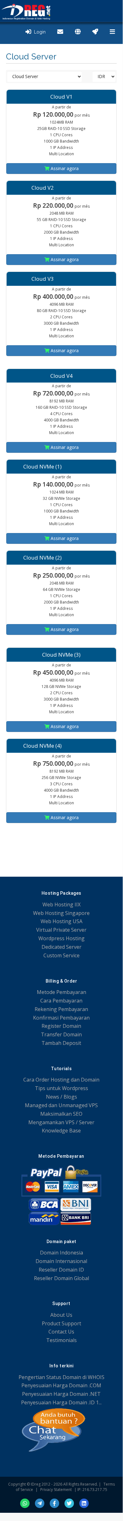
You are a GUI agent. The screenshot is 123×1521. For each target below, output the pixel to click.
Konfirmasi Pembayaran (61, 1017)
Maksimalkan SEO (61, 1113)
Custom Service (61, 955)
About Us (61, 1314)
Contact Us (61, 1331)
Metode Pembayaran (61, 992)
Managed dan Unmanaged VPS (61, 1105)
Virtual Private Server (61, 929)
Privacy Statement (56, 1489)
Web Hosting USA (61, 921)
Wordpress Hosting (61, 938)
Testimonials (61, 1340)
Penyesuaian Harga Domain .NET (61, 1393)
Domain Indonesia (61, 1252)
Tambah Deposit (61, 1043)
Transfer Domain (61, 1034)
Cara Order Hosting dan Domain (61, 1079)
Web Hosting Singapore (61, 913)
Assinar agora (64, 168)
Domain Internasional (61, 1261)
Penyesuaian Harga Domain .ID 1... (61, 1402)
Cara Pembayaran (61, 1000)
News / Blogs (61, 1096)
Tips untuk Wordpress (61, 1088)
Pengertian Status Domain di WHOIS (61, 1377)
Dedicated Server (61, 946)
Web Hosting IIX (61, 904)
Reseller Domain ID (61, 1269)
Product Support (61, 1323)
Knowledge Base (61, 1130)
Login (38, 31)
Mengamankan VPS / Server (61, 1122)
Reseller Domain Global (61, 1278)
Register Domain (61, 1025)
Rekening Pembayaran (61, 1009)
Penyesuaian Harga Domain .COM (61, 1385)
